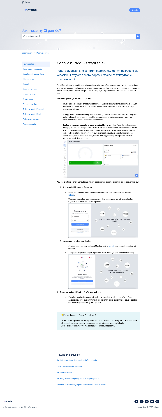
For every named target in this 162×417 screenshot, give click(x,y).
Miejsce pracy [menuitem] (29, 79)
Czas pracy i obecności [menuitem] (32, 69)
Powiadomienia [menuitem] (29, 124)
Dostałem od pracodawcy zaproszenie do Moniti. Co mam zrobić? (81, 385)
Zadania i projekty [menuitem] (30, 89)
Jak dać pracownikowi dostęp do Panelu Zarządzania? (77, 360)
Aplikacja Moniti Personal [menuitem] (33, 109)
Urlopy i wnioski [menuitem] (29, 94)
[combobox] (79, 36)
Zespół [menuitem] (26, 84)
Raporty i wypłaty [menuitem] (30, 104)
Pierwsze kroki (42, 53)
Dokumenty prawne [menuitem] (31, 119)
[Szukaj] (138, 36)
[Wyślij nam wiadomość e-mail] (157, 401)
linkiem (71, 195)
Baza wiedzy (27, 53)
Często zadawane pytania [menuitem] (33, 74)
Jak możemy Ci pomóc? (41, 30)
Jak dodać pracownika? (65, 372)
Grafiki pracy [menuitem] (28, 99)
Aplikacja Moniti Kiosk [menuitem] (32, 114)
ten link (111, 246)
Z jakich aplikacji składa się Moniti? (70, 366)
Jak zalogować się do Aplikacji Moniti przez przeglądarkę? (78, 378)
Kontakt (135, 10)
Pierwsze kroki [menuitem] (29, 64)
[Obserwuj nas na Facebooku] (136, 401)
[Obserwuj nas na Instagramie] (147, 401)
